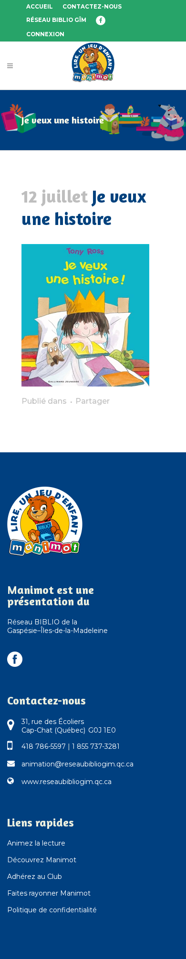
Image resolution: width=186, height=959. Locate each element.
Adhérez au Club (34, 876)
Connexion (45, 34)
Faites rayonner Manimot (49, 893)
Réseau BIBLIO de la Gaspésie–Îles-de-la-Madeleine (57, 626)
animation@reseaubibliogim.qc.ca (77, 764)
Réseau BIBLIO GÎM (56, 20)
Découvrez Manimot (41, 860)
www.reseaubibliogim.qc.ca (66, 781)
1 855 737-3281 (96, 746)
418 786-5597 (43, 746)
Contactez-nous (92, 6)
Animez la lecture (36, 843)
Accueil (39, 6)
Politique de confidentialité (52, 910)
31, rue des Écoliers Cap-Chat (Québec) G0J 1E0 (68, 726)
